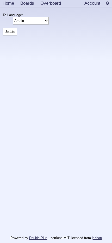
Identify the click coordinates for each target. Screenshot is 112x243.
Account (92, 3)
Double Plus (38, 238)
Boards (27, 3)
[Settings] (107, 3)
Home (8, 3)
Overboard (50, 3)
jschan (97, 238)
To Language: (14, 15)
